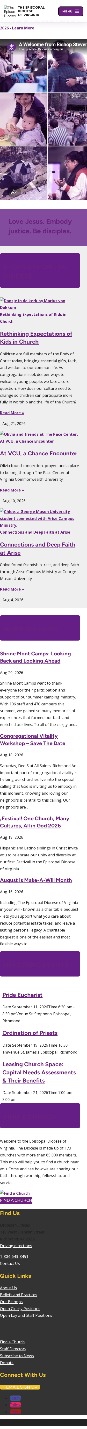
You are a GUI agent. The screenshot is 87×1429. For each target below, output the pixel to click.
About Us (8, 1287)
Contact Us (10, 1263)
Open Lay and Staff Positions (26, 1315)
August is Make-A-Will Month (36, 880)
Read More (10, 412)
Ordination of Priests (30, 1032)
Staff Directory (13, 1348)
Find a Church (16, 1200)
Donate (7, 1362)
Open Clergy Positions (20, 1308)
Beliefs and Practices (18, 1294)
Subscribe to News (17, 1355)
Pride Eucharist (22, 994)
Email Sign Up (21, 1387)
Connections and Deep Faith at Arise (35, 532)
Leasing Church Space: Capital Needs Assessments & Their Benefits (39, 1072)
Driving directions (16, 1245)
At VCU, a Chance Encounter (27, 441)
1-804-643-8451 (14, 1256)
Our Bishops (11, 1301)
